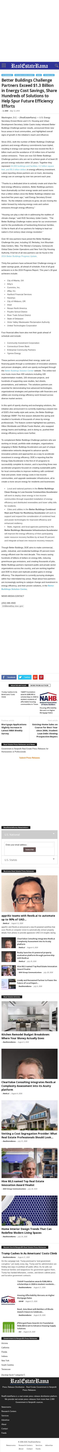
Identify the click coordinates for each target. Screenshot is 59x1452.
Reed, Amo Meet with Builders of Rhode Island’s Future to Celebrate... (35, 1310)
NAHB (21, 1301)
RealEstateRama (25, 986)
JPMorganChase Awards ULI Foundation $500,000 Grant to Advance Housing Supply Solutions (36, 1326)
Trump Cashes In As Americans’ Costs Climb (9, 694)
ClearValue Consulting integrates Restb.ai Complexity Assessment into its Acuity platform (36, 941)
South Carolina (7, 1365)
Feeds (4, 1433)
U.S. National (12, 834)
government (7, 75)
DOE (6, 111)
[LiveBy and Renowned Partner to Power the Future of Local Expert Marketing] (8, 984)
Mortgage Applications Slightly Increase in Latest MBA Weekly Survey (13, 729)
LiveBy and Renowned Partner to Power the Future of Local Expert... (37, 981)
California (5, 1348)
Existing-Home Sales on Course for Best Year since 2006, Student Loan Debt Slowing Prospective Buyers (45, 730)
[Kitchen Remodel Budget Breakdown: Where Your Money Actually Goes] (29, 1016)
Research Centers (8, 1411)
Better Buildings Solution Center (19, 370)
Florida (4, 1352)
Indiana (4, 1356)
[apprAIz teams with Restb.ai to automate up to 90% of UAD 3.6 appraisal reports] (29, 893)
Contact (4, 1429)
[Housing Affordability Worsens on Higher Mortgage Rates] (49, 698)
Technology (49, 75)
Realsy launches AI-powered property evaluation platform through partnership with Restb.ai (35, 955)
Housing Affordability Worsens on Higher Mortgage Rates (48, 710)
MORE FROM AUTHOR (39, 685)
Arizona (4, 1343)
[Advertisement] (29, 31)
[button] (54, 66)
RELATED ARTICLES (18, 685)
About (3, 1424)
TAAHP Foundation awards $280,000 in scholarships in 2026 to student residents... (36, 1282)
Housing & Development (24, 75)
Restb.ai (6, 923)
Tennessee (5, 1369)
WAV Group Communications (30, 972)
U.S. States (10, 860)
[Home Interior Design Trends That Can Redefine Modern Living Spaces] (29, 1211)
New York (5, 1361)
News (39, 75)
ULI (20, 1332)
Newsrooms (6, 1407)
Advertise (5, 1420)
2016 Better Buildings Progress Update (19, 256)
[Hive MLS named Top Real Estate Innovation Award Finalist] (8, 970)
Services (5, 1416)
